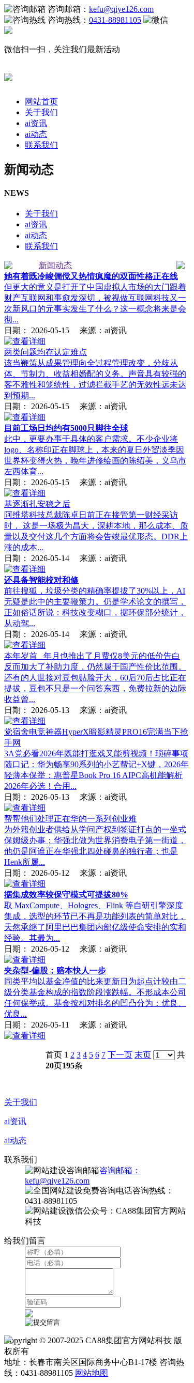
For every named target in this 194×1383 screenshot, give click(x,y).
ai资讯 (36, 123)
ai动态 (36, 134)
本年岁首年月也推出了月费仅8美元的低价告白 (92, 655)
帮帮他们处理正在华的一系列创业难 (70, 818)
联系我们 (41, 145)
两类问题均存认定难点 (45, 352)
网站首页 (41, 101)
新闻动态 (55, 265)
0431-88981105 (115, 19)
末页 (143, 1054)
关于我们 (41, 112)
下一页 (120, 1054)
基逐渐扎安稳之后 (37, 504)
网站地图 (91, 1373)
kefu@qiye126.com (121, 9)
